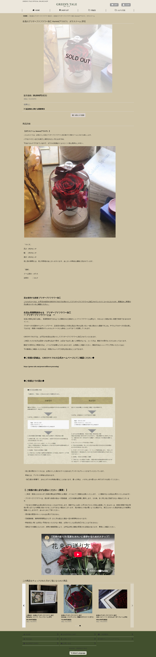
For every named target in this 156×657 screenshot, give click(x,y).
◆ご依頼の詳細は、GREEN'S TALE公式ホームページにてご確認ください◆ (59, 358)
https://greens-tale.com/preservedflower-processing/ (41, 366)
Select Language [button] (78, 653)
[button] (78, 115)
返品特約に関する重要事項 (35, 109)
